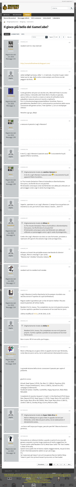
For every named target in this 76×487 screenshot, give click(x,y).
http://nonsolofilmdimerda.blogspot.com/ (35, 63)
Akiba (10, 297)
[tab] (7, 34)
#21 (69, 167)
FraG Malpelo (11, 96)
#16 (69, 42)
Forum (27, 15)
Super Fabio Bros (11, 354)
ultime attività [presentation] (15, 34)
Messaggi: (9, 59)
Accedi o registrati (67, 1)
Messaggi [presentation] (7, 34)
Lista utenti (47, 18)
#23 (69, 219)
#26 (69, 291)
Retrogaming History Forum (12, 21)
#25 (69, 266)
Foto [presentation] (22, 34)
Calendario (56, 18)
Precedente (41, 464)
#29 (69, 410)
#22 (69, 201)
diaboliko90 (10, 225)
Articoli (6, 15)
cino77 (11, 273)
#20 (69, 150)
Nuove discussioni (10, 18)
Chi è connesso (36, 18)
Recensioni (17, 15)
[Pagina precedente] (59, 37)
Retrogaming (22, 21)
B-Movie (10, 49)
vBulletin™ (37, 478)
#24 (69, 249)
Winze (11, 127)
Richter (11, 443)
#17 (69, 71)
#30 (69, 436)
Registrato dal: (11, 54)
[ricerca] (71, 8)
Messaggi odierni (23, 18)
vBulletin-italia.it (44, 481)
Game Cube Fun (30, 21)
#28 (69, 347)
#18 (69, 89)
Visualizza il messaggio (56, 172)
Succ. (69, 464)
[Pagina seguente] (63, 37)
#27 (69, 321)
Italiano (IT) (8, 471)
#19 (69, 121)
